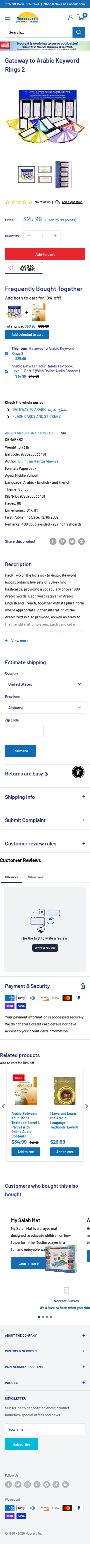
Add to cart (45, 254)
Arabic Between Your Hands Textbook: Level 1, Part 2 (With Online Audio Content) (46, 368)
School (24, 489)
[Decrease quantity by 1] (29, 236)
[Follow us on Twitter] (18, 1484)
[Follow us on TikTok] (56, 1484)
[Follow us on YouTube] (46, 1484)
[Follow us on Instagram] (27, 1484)
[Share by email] (81, 541)
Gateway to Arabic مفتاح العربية (39, 409)
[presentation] (3, 1106)
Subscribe (21, 1444)
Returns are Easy (24, 773)
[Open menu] (7, 18)
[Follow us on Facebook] (8, 1484)
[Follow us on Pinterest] (37, 1484)
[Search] (78, 32)
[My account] (70, 17)
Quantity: (12, 236)
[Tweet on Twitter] (72, 541)
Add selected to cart (27, 334)
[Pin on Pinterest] (62, 541)
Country (11, 673)
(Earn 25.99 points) (61, 220)
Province (12, 696)
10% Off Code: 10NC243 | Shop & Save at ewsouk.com (45, 4)
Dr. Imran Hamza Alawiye (38, 461)
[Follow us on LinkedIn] (65, 1484)
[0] (81, 17)
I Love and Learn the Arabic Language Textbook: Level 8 (64, 1120)
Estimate (20, 750)
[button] (26, 174)
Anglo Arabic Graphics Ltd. (29, 433)
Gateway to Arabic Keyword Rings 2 (43, 351)
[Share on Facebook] (53, 541)
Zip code (12, 720)
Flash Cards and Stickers (36, 416)
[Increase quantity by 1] (55, 236)
